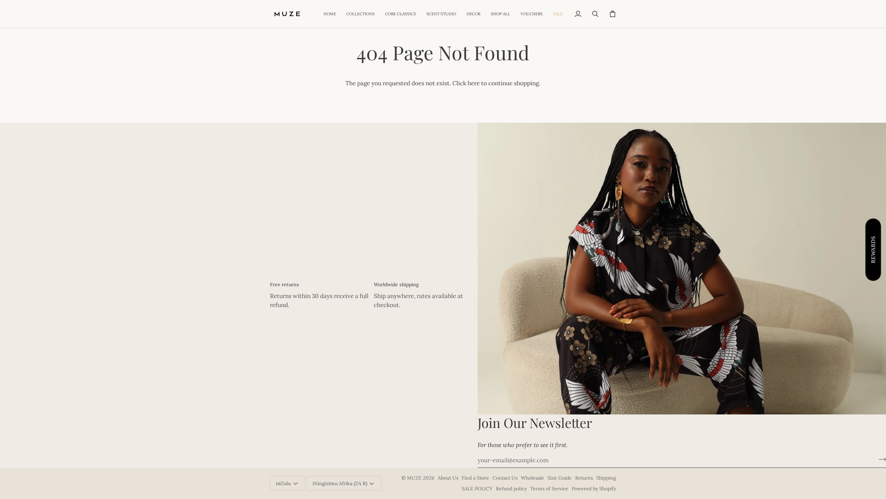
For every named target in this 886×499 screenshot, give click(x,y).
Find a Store (475, 478)
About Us (448, 478)
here (474, 83)
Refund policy (511, 488)
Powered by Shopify (594, 488)
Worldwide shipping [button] (396, 284)
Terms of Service (549, 488)
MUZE (415, 478)
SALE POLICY (477, 488)
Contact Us (504, 478)
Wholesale (532, 478)
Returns (584, 478)
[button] (360, 14)
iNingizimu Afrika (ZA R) (340, 483)
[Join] (880, 459)
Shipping (606, 478)
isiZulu (283, 483)
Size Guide (560, 478)
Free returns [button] (284, 284)
